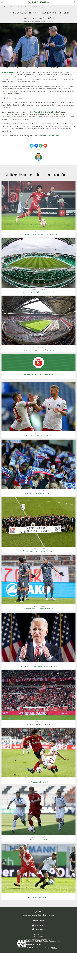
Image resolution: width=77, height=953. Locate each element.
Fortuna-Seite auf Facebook (51, 136)
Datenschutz (42, 915)
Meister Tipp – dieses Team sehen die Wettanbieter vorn (38, 551)
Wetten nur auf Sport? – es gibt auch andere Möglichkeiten (38, 666)
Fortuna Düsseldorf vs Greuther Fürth (38, 897)
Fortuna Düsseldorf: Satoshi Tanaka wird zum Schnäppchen (38, 234)
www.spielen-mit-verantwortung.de (41, 941)
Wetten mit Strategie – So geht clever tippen (38, 609)
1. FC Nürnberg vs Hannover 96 (38, 782)
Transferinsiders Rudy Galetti (43, 112)
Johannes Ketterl (40, 163)
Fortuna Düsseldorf (8, 72)
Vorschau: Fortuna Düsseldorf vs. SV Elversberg (38, 350)
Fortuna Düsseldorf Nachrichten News (15, 7)
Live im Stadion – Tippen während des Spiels (38, 493)
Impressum (51, 915)
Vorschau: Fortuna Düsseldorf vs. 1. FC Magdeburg (38, 724)
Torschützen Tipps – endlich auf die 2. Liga (38, 435)
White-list (54, 948)
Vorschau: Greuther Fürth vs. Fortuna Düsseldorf (38, 292)
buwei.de (28, 941)
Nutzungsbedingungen (29, 915)
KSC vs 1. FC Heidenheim (38, 840)
